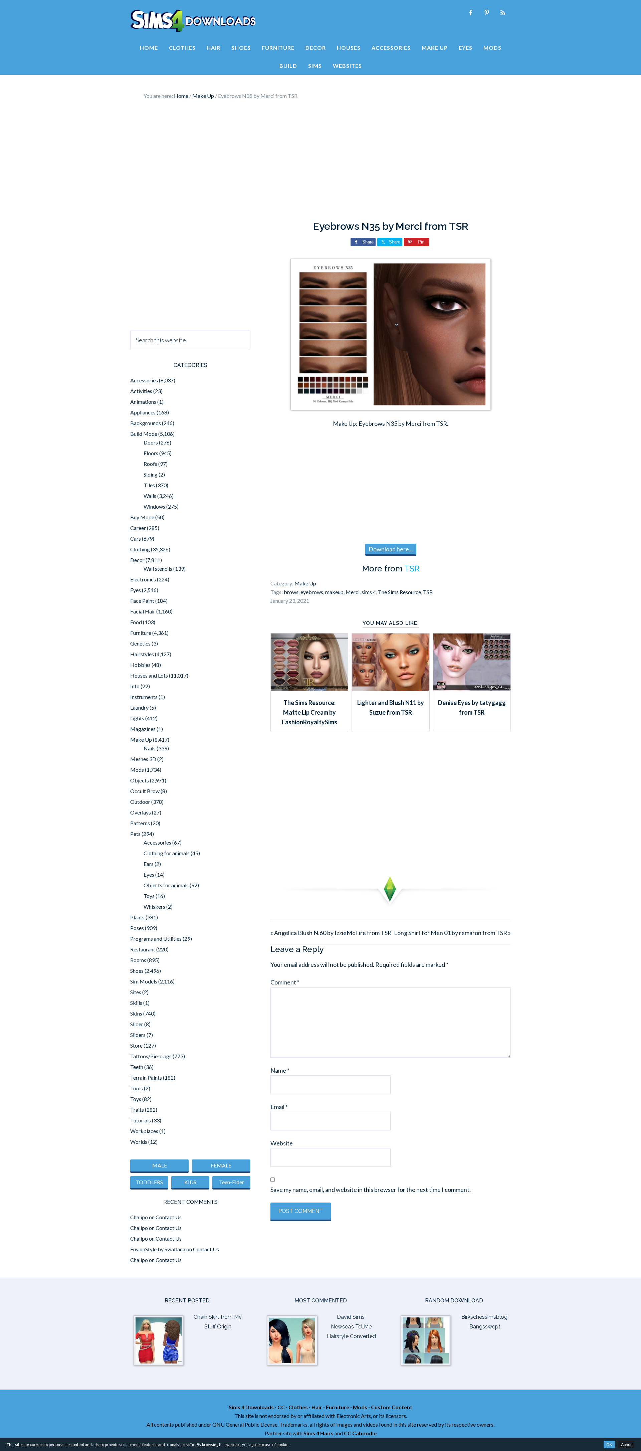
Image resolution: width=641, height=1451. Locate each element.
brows (291, 592)
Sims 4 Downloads (193, 21)
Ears (149, 864)
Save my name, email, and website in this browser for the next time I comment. (370, 1189)
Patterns (140, 823)
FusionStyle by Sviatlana (157, 1249)
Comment (284, 982)
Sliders (138, 1035)
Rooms (138, 960)
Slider (136, 1024)
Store (136, 1045)
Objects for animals (166, 885)
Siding (151, 474)
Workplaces (144, 1131)
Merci (353, 592)
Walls (150, 496)
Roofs (150, 464)
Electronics (143, 579)
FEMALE (221, 1165)
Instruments (144, 697)
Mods (137, 769)
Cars (135, 538)
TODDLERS (149, 1182)
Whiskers (154, 906)
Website (281, 1143)
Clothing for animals (167, 853)
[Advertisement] (320, 160)
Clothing (140, 549)
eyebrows (311, 592)
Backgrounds (145, 423)
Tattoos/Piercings (151, 1056)
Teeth (136, 1067)
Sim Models (143, 981)
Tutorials (140, 1120)
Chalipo (139, 1217)
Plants (137, 917)
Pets (135, 834)
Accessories (144, 380)
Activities (141, 391)
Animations (143, 401)
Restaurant (142, 949)
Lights (137, 718)
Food (136, 622)
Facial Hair (142, 611)
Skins (136, 1013)
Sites (135, 992)
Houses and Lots (149, 675)
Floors (151, 453)
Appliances (143, 412)
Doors (151, 442)
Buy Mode (142, 517)
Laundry (139, 707)
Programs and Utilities (156, 938)
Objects (139, 780)
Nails (150, 748)
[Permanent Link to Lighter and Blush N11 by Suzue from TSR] (390, 689)
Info (135, 686)
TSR (411, 568)
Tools (136, 1088)
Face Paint (142, 600)
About (626, 1444)
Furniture (140, 632)
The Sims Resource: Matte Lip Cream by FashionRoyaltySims (309, 712)
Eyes (135, 590)
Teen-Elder (231, 1182)
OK (609, 1444)
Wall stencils (158, 568)
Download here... (391, 549)
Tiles (149, 485)
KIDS (190, 1182)
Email (279, 1106)
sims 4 (369, 592)
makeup (334, 592)
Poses (137, 928)
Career (138, 528)
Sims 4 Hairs (318, 1433)
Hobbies (140, 665)
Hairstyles (142, 654)
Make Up (305, 583)
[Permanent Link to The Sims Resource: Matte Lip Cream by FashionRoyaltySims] (309, 689)
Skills (136, 1003)
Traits (137, 1109)
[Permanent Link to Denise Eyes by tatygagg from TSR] (471, 689)
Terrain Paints (146, 1077)
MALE (159, 1165)
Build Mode (143, 433)
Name (279, 1070)
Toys (149, 896)
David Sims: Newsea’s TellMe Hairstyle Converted (351, 1326)
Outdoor (140, 801)
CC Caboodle (360, 1433)
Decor (137, 560)
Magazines (143, 729)
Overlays (140, 812)
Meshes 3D (143, 759)
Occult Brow (145, 791)
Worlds (138, 1141)
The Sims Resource (399, 592)
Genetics (140, 643)
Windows (154, 506)
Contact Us (169, 1217)
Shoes (137, 970)
